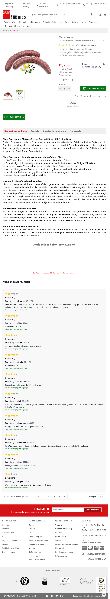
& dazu (75, 22)
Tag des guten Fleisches (11, 540)
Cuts (14, 22)
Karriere (5, 529)
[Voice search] (91, 14)
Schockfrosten (34, 556)
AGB (34, 596)
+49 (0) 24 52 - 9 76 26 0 (96, 3)
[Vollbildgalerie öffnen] (28, 61)
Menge (62, 84)
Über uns (8, 26)
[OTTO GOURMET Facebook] (47, 596)
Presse (5, 544)
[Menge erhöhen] (69, 88)
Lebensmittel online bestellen (67, 544)
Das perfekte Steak (36, 544)
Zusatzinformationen (54, 130)
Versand (58, 525)
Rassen (31, 525)
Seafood (22, 22)
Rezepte (35, 130)
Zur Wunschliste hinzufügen (93, 96)
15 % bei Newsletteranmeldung (70, 3)
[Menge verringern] (60, 88)
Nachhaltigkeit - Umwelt (12, 548)
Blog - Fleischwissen (37, 560)
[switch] (101, 591)
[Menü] (105, 577)
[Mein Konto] (100, 15)
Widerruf (59, 540)
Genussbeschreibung (15, 130)
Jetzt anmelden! (93, 509)
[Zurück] (16, 580)
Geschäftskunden (21, 26)
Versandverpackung (63, 529)
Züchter (32, 529)
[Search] (32, 14)
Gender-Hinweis (8, 552)
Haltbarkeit (59, 548)
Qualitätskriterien (9, 532)
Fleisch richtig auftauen (38, 540)
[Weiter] (92, 580)
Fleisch (7, 22)
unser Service (60, 536)
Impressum (9, 596)
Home (5, 30)
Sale (67, 22)
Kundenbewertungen (64, 552)
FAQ (3, 536)
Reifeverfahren (35, 552)
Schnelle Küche (49, 22)
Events (83, 22)
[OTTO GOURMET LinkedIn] (56, 596)
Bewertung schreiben (14, 116)
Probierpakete (34, 22)
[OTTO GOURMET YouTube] (61, 596)
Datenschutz (23, 596)
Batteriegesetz (61, 556)
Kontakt (58, 532)
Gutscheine (93, 22)
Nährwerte (75, 130)
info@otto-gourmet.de (97, 535)
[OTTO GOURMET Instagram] (52, 596)
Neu (61, 22)
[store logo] (14, 14)
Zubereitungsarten (36, 536)
